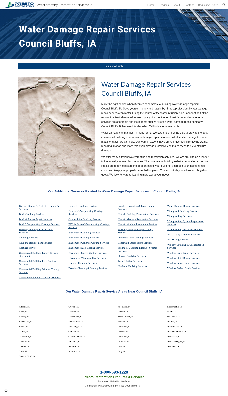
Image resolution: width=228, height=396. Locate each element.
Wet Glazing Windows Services (183, 234)
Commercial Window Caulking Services (40, 277)
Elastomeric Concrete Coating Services (88, 242)
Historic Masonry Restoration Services (138, 219)
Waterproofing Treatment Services (185, 229)
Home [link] (151, 4)
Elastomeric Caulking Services (84, 232)
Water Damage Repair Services (183, 206)
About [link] (176, 4)
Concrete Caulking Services (82, 206)
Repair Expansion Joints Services (135, 242)
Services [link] (164, 4)
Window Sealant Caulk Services (183, 268)
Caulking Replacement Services (35, 242)
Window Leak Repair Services (183, 253)
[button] (224, 5)
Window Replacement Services (183, 263)
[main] (97, 34)
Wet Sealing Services (178, 239)
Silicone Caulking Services (132, 256)
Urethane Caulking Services (132, 266)
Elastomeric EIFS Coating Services (86, 247)
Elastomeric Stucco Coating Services (87, 253)
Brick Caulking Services (31, 214)
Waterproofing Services (179, 216)
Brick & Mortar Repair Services (35, 219)
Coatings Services (28, 247)
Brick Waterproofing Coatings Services (39, 224)
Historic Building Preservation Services (138, 214)
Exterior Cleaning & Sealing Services (87, 268)
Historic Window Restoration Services (137, 224)
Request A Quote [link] (208, 4)
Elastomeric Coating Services (83, 237)
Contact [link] (189, 4)
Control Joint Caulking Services (84, 219)
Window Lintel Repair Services (183, 258)
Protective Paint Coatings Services (135, 237)
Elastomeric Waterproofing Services (87, 258)
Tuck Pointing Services (130, 261)
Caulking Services (28, 237)
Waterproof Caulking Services (182, 211)
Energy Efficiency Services (82, 263)
